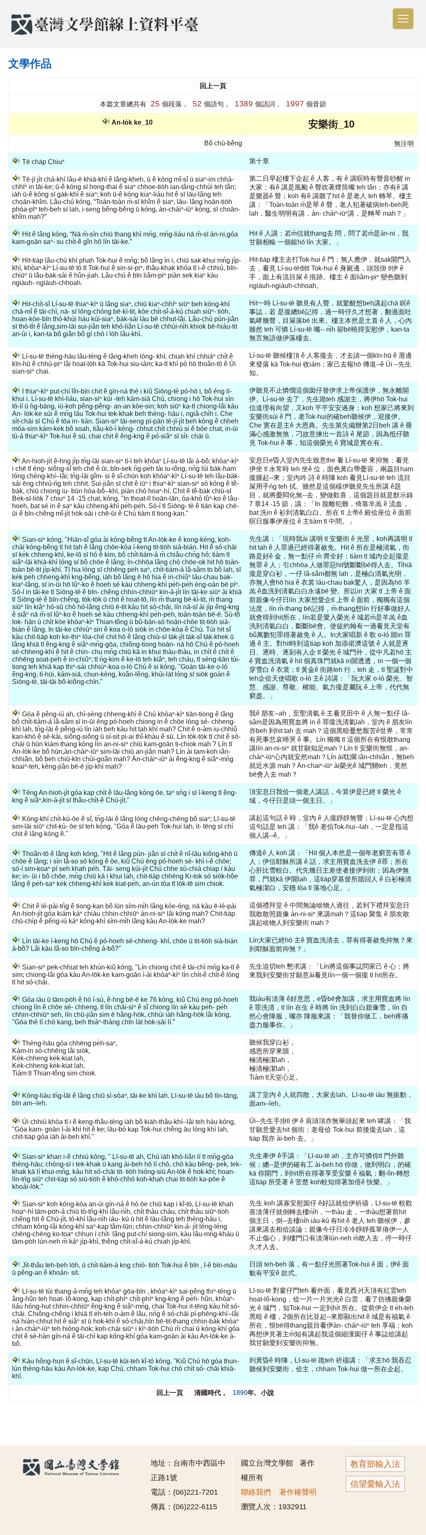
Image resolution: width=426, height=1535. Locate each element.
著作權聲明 (298, 1492)
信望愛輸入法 (375, 1483)
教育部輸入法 (375, 1464)
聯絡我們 (256, 1492)
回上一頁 (213, 85)
